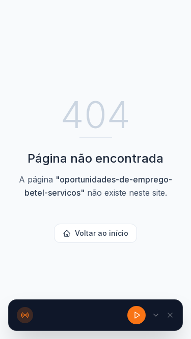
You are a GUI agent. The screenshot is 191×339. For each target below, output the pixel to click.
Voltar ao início (101, 233)
